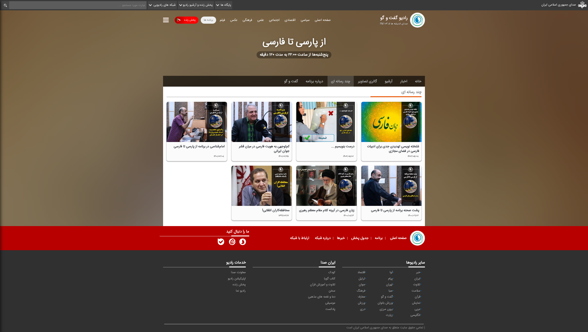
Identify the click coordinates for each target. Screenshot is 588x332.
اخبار (403, 81)
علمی (260, 20)
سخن (332, 290)
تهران (389, 284)
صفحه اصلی (323, 20)
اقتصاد (361, 272)
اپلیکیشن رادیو (237, 278)
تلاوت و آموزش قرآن (322, 284)
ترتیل (362, 278)
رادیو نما (241, 290)
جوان (362, 284)
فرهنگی (247, 20)
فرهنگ (361, 290)
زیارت (389, 315)
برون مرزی (386, 309)
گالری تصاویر (367, 81)
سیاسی (305, 20)
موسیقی (330, 303)
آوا (391, 272)
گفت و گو (291, 81)
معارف (361, 296)
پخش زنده (189, 20)
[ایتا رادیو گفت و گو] (231, 243)
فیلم (222, 20)
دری (362, 309)
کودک (331, 272)
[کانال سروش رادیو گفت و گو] (242, 243)
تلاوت (416, 284)
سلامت (416, 290)
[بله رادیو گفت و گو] (221, 243)
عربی (417, 309)
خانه (418, 81)
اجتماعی (274, 20)
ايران (417, 278)
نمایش (416, 303)
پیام (390, 278)
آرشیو (389, 81)
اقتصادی (290, 20)
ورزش (361, 303)
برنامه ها (208, 20)
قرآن (417, 296)
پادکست (330, 309)
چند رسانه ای (340, 81)
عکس (233, 20)
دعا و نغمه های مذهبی (321, 296)
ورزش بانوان (385, 303)
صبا (391, 290)
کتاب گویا (329, 278)
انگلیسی (415, 315)
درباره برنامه (314, 81)
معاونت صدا (238, 272)
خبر (418, 272)
